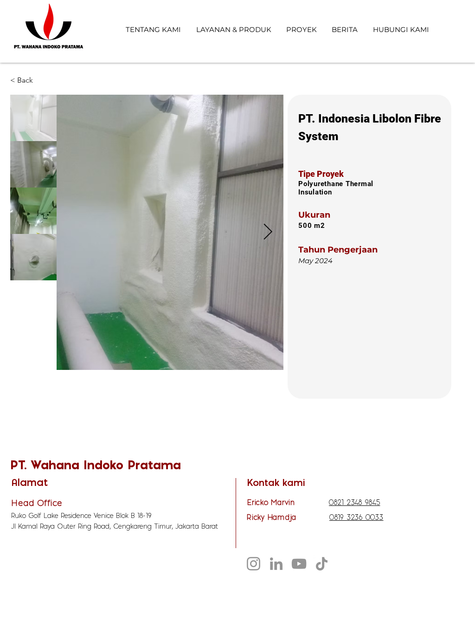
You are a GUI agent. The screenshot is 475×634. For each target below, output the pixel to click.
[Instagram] (253, 564)
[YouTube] (299, 564)
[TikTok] (322, 564)
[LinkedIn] (276, 564)
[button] (40, 80)
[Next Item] (268, 232)
